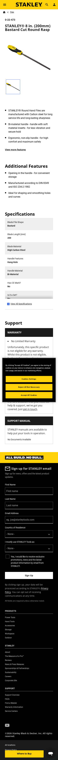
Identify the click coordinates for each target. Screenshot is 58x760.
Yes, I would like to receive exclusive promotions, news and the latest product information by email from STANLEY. (27, 561)
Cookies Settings (29, 379)
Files (12, 12)
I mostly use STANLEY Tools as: (20, 542)
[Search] (47, 4)
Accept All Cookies (29, 395)
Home (4, 12)
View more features (15, 149)
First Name (10, 484)
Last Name (10, 499)
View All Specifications (21, 304)
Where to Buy (24, 753)
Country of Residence (15, 527)
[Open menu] (4, 4)
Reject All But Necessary (29, 387)
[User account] (54, 4)
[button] (7, 725)
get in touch (30, 409)
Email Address (12, 513)
